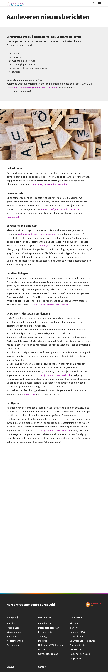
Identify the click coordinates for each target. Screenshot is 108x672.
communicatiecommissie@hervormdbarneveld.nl (32, 87)
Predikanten (13, 628)
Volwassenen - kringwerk (83, 641)
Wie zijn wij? (13, 617)
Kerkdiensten (45, 623)
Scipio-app (29, 394)
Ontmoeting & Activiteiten (77, 647)
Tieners (74, 628)
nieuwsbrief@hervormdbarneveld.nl (60, 209)
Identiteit (11, 623)
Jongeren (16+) (77, 632)
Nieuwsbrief (13, 217)
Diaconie (42, 641)
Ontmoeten (76, 617)
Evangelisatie (45, 632)
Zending (42, 636)
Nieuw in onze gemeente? (14, 634)
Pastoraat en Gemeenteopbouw (48, 651)
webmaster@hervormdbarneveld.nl (37, 234)
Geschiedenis (13, 645)
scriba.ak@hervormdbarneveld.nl (50, 304)
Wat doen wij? (45, 617)
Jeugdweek (75, 658)
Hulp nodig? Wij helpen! (50, 645)
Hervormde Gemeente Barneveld (31, 605)
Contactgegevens (44, 245)
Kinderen (74, 623)
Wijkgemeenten (15, 641)
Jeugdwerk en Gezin (80, 654)
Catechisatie (76, 636)
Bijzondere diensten (48, 628)
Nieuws (10, 667)
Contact (42, 667)
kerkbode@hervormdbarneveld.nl (49, 184)
